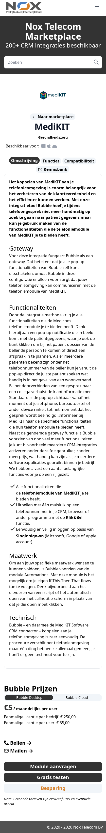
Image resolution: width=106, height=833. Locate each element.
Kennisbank (55, 169)
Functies (51, 161)
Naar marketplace (55, 116)
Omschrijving (24, 160)
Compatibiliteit (79, 161)
